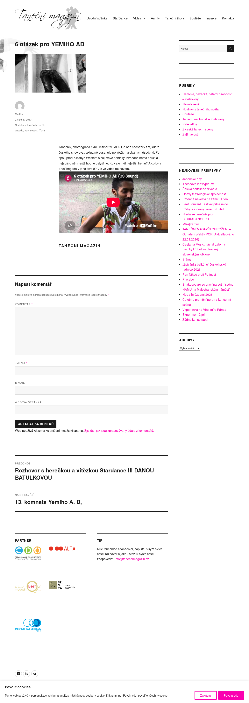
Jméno (21, 363)
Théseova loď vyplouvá (198, 184)
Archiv (155, 18)
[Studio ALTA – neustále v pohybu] (62, 559)
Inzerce (211, 18)
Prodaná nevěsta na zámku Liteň (205, 199)
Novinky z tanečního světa (30, 125)
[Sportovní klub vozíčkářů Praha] (28, 628)
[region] (124, 692)
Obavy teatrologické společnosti (204, 194)
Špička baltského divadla (199, 189)
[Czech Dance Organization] (28, 559)
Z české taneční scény (197, 129)
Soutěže (195, 18)
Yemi (42, 130)
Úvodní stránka (97, 18)
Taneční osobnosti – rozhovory (203, 119)
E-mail (21, 382)
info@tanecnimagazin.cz (132, 559)
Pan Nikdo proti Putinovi (199, 274)
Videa (137, 18)
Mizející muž (191, 224)
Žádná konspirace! (195, 319)
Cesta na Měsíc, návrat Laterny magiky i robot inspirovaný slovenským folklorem (203, 249)
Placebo (188, 279)
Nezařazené (190, 104)
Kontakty (228, 18)
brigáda (19, 130)
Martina (19, 114)
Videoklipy (189, 124)
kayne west (31, 130)
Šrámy (186, 259)
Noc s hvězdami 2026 (197, 294)
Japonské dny (192, 179)
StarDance (120, 18)
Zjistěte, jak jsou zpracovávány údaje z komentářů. (119, 430)
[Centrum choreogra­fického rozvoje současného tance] (62, 594)
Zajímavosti (190, 134)
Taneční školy (174, 18)
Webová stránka (28, 402)
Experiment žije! (193, 314)
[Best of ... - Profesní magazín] (28, 594)
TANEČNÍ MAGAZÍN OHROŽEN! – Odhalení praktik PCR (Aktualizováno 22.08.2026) (208, 234)
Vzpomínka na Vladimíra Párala (204, 309)
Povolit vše (231, 695)
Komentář (24, 304)
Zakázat (205, 695)
